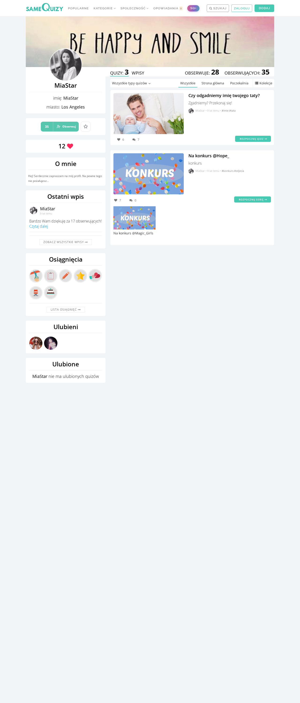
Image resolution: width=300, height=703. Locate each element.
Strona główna (213, 83)
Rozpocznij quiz (252, 138)
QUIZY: (119, 73)
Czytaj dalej (38, 226)
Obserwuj (60, 126)
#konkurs (228, 171)
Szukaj (219, 8)
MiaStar (47, 208)
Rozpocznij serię (252, 199)
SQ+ (193, 8)
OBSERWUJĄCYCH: (247, 73)
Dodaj (264, 8)
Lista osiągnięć (64, 310)
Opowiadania (167, 8)
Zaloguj (242, 8)
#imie (225, 110)
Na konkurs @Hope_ (208, 155)
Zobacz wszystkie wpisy (64, 242)
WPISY (138, 73)
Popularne (78, 8)
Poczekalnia (239, 83)
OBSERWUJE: (202, 73)
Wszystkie (187, 83)
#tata (232, 110)
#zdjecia (239, 171)
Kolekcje (265, 83)
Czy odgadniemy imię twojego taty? (224, 95)
